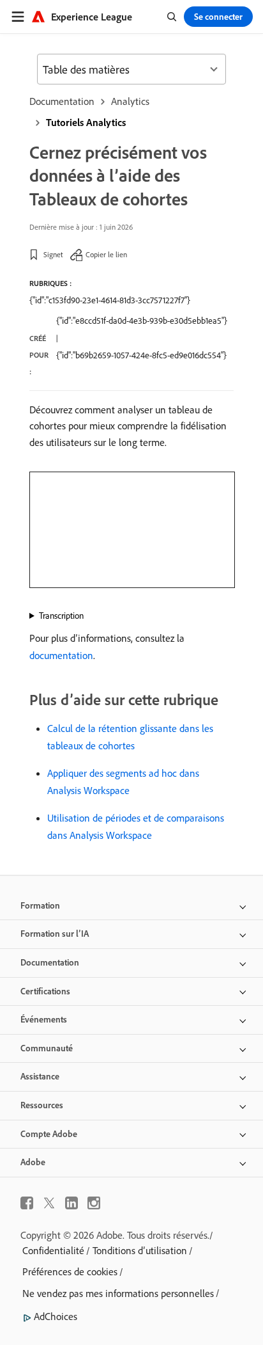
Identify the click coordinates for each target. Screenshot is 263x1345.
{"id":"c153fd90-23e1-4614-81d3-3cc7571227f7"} (109, 300)
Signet (53, 254)
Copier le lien (106, 254)
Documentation (61, 101)
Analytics (130, 101)
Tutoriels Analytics (86, 122)
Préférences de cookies (69, 1271)
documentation (61, 655)
